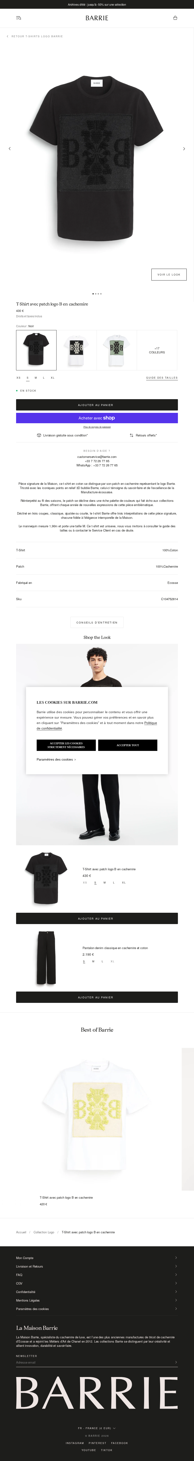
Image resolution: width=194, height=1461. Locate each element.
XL (53, 377)
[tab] (93, 293)
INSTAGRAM (75, 1443)
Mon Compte (24, 1258)
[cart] (175, 18)
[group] (97, 1115)
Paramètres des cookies (32, 1309)
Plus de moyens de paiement (97, 427)
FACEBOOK (119, 1443)
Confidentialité (25, 1292)
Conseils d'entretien (97, 622)
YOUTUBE (89, 1450)
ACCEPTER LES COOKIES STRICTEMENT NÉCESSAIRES (66, 745)
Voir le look (169, 274)
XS (19, 377)
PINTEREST (97, 1443)
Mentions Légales (28, 1300)
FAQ (19, 1275)
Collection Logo (44, 1232)
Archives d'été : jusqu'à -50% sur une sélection (97, 4)
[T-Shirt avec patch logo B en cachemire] (46, 880)
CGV (19, 1283)
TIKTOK (107, 1450)
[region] (97, 730)
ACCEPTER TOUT (128, 745)
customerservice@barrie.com (97, 457)
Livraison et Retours (29, 1266)
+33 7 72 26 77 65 (97, 461)
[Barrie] (97, 19)
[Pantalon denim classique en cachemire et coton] (46, 959)
